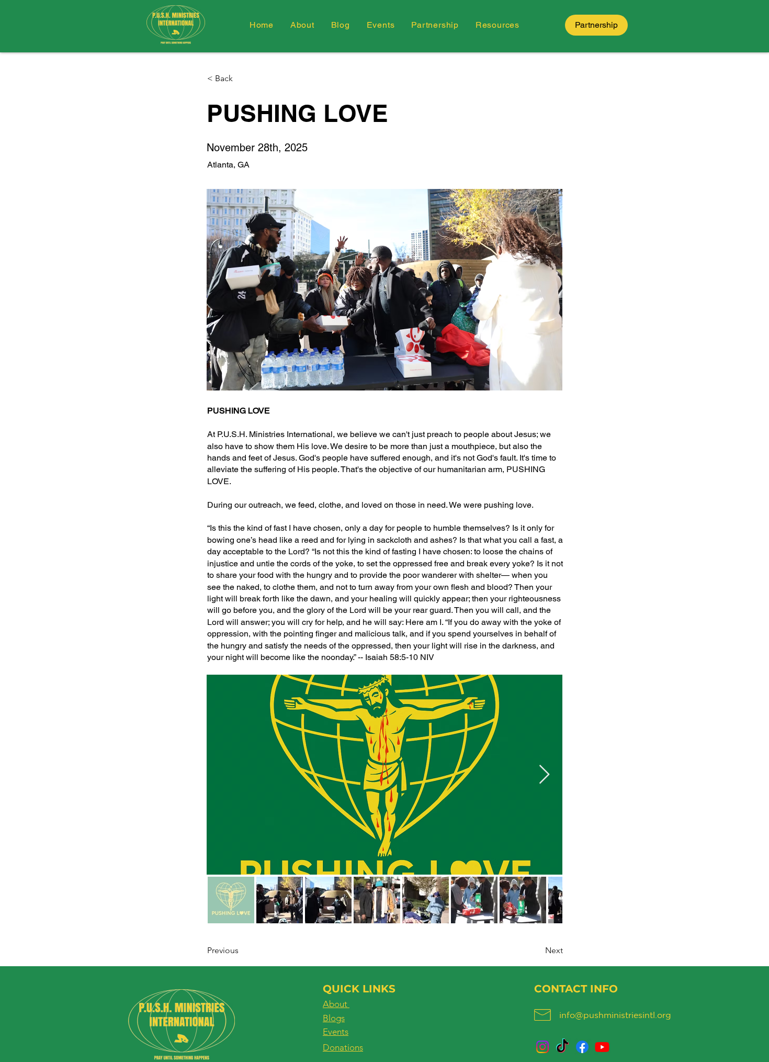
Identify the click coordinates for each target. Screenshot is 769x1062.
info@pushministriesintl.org (615, 1015)
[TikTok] (562, 1046)
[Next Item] (544, 775)
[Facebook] (582, 1046)
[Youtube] (602, 1046)
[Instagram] (542, 1046)
